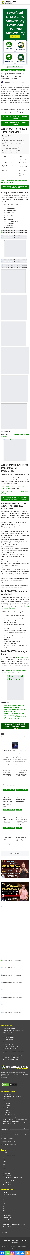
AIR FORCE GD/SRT (7, 1182)
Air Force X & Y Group (18, 70)
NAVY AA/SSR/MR (7, 1175)
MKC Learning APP (21, 49)
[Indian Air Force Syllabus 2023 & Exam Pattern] (21, 792)
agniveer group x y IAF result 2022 (8, 735)
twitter (12, 1240)
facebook (7, 1240)
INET (4, 1168)
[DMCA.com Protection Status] (9, 1084)
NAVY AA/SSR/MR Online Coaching (11, 1048)
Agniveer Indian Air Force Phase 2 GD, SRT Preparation (13, 144)
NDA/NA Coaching (7, 1094)
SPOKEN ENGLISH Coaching (9, 1123)
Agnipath (4, 70)
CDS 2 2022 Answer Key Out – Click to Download (15, 117)
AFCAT (4, 1161)
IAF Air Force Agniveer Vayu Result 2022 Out (7, 774)
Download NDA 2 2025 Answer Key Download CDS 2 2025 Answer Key (15, 23)
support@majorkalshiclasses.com (9, 1144)
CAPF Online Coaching (8, 1035)
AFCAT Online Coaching (8, 1037)
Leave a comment (15, 853)
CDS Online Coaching (8, 1032)
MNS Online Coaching (8, 1044)
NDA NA (5, 1192)
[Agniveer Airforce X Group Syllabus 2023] (8, 831)
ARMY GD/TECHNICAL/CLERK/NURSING (12, 1177)
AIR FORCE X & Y (7, 1213)
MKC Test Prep (21, 61)
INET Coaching (6, 1110)
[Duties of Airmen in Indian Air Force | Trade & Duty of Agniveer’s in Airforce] (8, 812)
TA (3, 1166)
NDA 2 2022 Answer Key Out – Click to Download (15, 123)
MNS (4, 1171)
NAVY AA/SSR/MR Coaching (9, 1117)
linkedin (18, 1240)
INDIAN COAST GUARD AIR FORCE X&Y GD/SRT (14, 1224)
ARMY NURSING (6, 1222)
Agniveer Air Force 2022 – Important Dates (13, 140)
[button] (15, 36)
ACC (4, 1164)
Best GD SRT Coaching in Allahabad (12, 150)
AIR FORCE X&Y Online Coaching (10, 1046)
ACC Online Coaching (8, 1039)
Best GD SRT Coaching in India (10, 152)
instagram (15, 1242)
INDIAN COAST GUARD (8, 1180)
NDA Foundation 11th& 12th (9, 1155)
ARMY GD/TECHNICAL (8, 1217)
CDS (4, 1157)
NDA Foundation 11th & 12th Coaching (12, 1096)
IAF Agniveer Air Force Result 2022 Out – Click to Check (15, 187)
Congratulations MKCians (9, 142)
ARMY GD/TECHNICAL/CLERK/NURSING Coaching (15, 1119)
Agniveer (10, 70)
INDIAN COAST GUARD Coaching (11, 1121)
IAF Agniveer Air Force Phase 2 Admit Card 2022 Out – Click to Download (15, 498)
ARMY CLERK (6, 1219)
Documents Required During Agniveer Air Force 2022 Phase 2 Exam (15, 148)
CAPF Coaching (6, 1101)
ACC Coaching (6, 1105)
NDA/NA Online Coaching (9, 1028)
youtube (24, 1240)
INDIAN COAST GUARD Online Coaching (12, 1055)
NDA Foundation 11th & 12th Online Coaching (13, 1030)
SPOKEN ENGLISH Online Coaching (11, 1059)
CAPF (4, 1159)
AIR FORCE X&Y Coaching (9, 1114)
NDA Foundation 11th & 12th (10, 1194)
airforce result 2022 (20, 735)
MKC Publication (9, 61)
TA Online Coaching (7, 1041)
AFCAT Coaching (7, 1103)
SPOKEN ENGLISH (7, 1184)
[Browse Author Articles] (15, 745)
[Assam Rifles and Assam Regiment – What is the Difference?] (21, 831)
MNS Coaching (6, 1112)
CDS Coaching (6, 1098)
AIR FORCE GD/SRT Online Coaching (11, 1057)
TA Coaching (6, 1107)
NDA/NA (5, 1152)
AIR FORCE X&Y (7, 1173)
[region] (15, 36)
